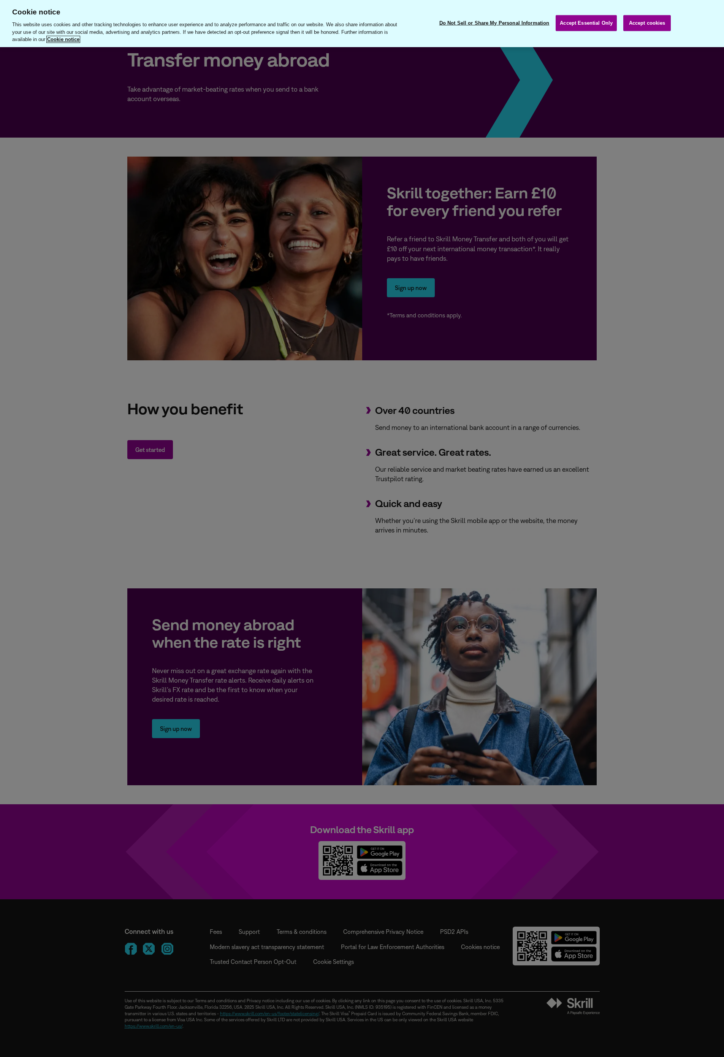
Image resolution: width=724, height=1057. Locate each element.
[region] (362, 23)
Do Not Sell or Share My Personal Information (494, 22)
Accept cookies (647, 22)
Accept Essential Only (586, 22)
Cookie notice (63, 39)
